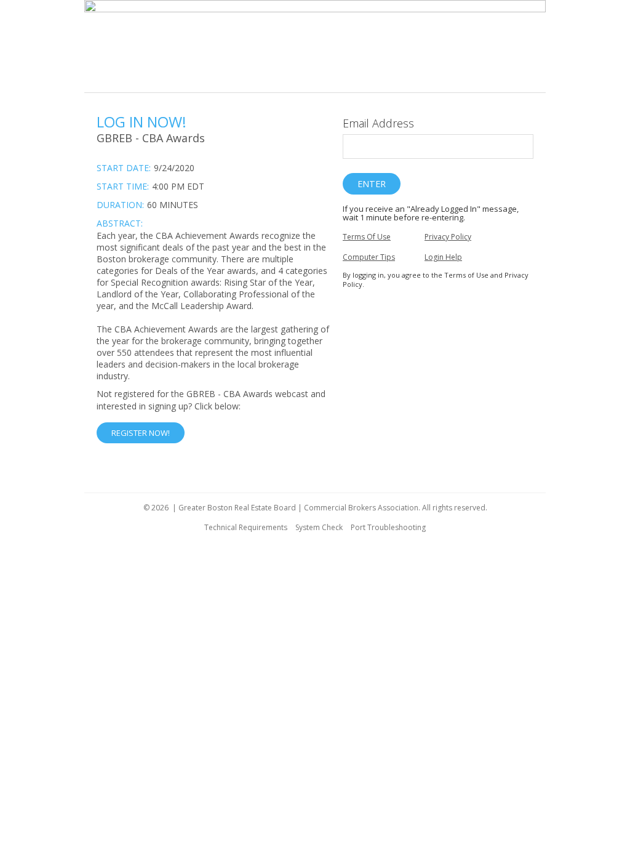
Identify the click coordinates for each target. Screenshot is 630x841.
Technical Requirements (245, 527)
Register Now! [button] (140, 432)
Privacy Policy (448, 236)
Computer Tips (369, 257)
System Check (319, 527)
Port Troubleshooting (388, 527)
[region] (315, 46)
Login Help (443, 257)
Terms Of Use (367, 236)
